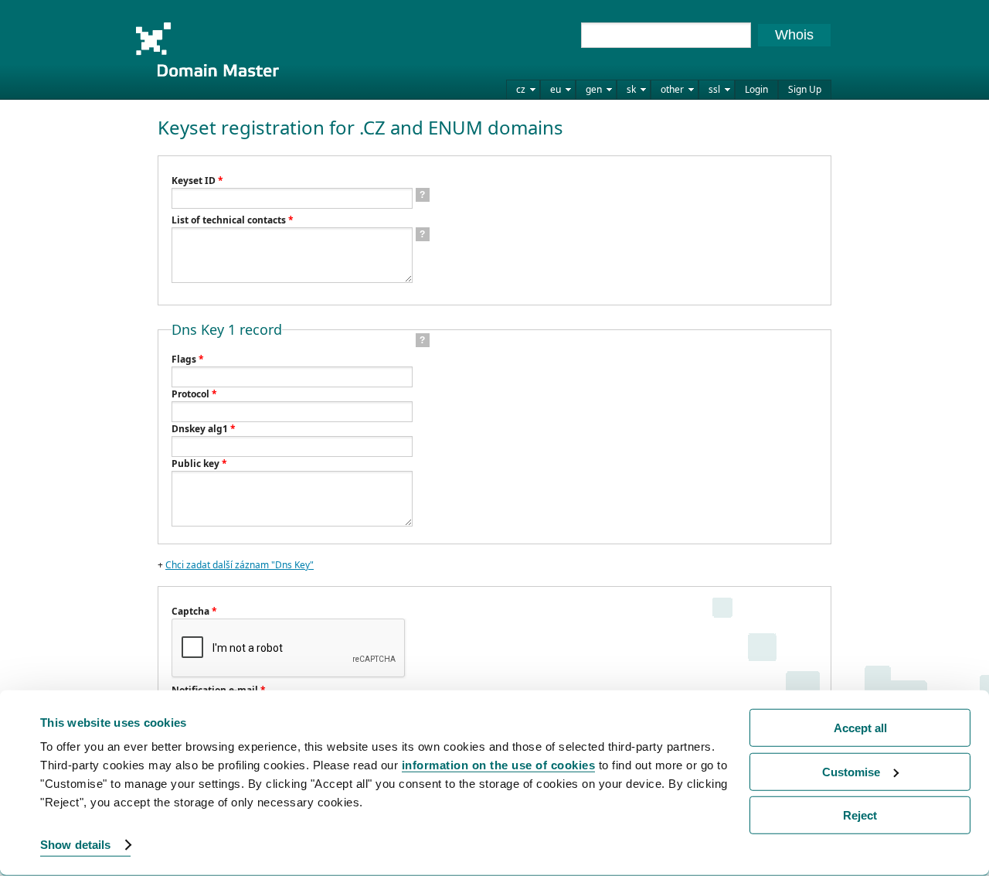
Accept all (860, 728)
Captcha (194, 611)
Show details (75, 844)
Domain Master (207, 49)
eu (555, 89)
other (672, 89)
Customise (851, 771)
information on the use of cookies (499, 765)
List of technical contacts (233, 220)
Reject (860, 815)
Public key (199, 463)
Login (756, 89)
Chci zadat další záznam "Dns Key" (239, 564)
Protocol (194, 394)
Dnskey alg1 (204, 428)
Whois (794, 35)
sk (631, 89)
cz (520, 89)
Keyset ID (197, 180)
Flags (188, 359)
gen (594, 89)
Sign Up (804, 89)
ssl (714, 89)
